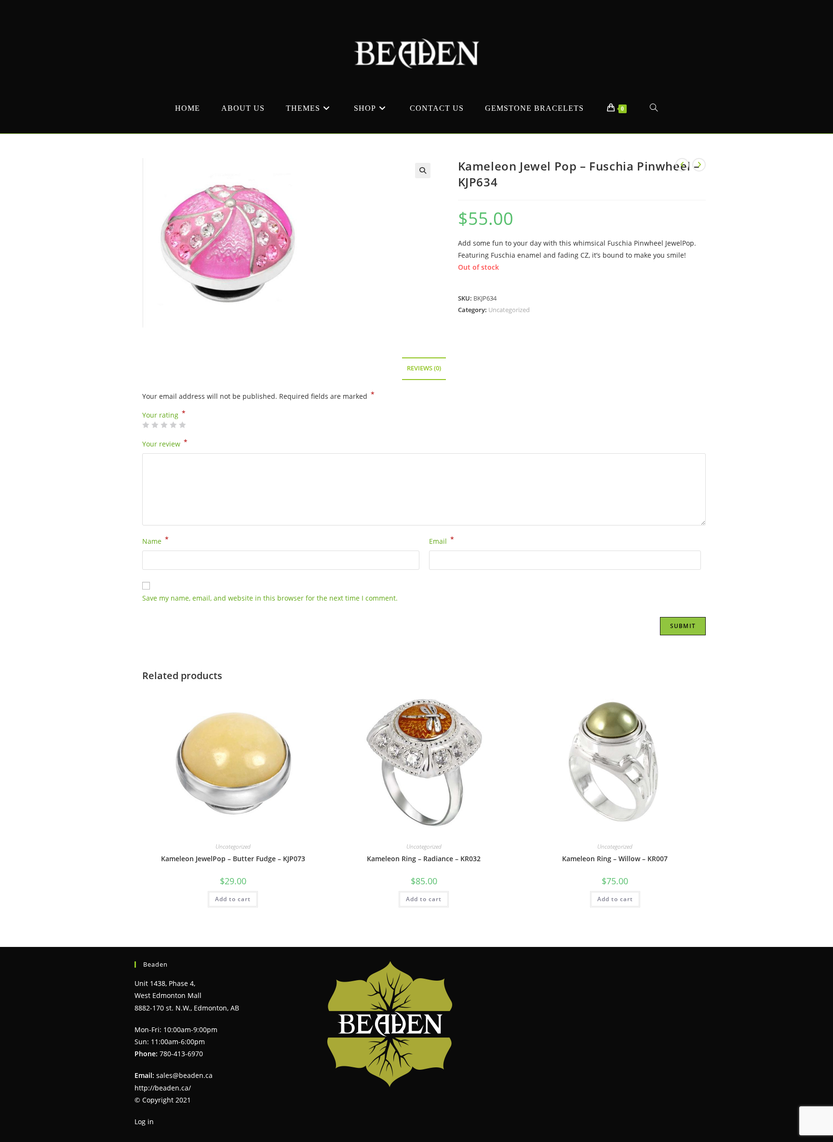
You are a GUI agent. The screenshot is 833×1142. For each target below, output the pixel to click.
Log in (144, 1121)
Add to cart (233, 899)
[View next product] (699, 164)
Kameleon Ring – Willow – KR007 (615, 858)
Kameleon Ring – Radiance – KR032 (424, 858)
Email (441, 540)
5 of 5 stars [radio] (182, 424)
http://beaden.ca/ (162, 1087)
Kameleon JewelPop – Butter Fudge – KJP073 (233, 858)
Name (155, 540)
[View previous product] (682, 164)
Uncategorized (509, 309)
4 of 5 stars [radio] (173, 424)
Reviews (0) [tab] (424, 368)
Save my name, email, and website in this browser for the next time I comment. (270, 598)
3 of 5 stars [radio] (164, 424)
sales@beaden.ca (184, 1075)
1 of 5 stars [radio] (145, 424)
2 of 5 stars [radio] (154, 424)
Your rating (164, 415)
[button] (422, 170)
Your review (165, 443)
